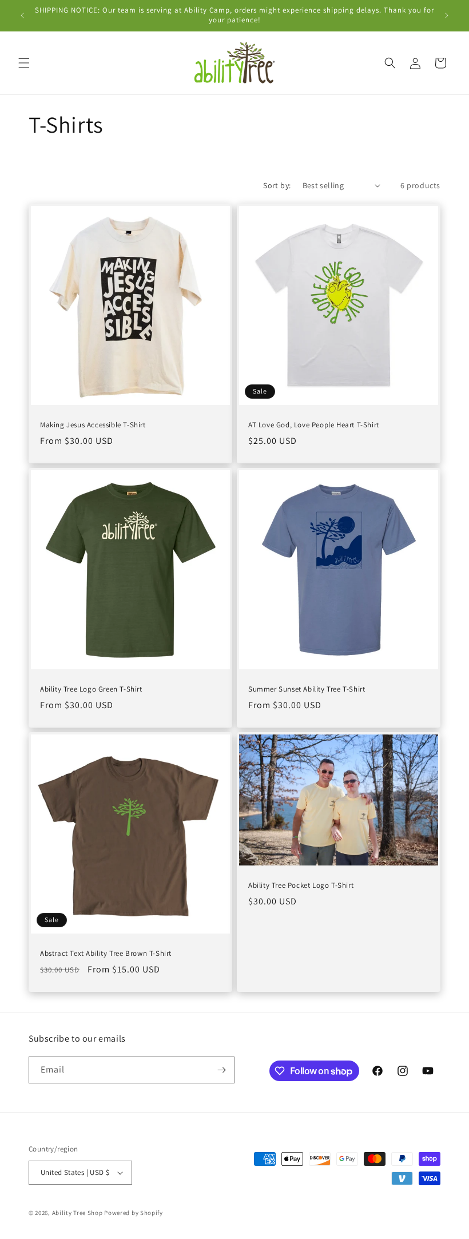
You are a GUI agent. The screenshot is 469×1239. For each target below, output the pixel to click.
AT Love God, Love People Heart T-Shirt (313, 425)
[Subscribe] (221, 1070)
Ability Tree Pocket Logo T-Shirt (300, 885)
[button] (24, 63)
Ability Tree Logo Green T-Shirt (91, 689)
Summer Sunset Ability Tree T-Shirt (306, 689)
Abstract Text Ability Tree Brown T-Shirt (106, 953)
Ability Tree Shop (77, 1213)
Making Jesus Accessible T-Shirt (93, 425)
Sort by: (277, 185)
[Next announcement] (446, 15)
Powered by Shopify (133, 1213)
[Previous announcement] (22, 15)
